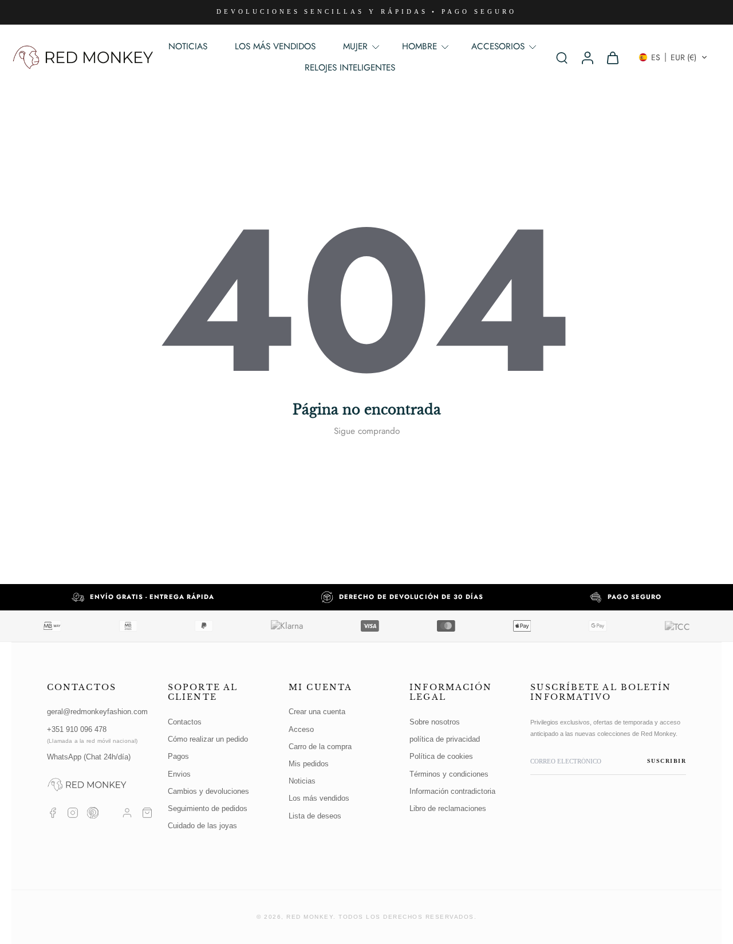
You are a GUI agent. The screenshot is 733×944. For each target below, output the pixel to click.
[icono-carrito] (612, 57)
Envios (179, 774)
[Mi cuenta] (127, 812)
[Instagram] (72, 812)
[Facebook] (52, 812)
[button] (673, 57)
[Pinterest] (92, 812)
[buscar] (561, 57)
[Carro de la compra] (147, 812)
